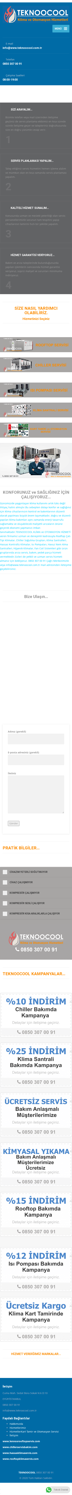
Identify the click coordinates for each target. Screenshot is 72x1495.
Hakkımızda (16, 1423)
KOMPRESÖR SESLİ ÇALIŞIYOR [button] (27, 903)
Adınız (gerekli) (17, 731)
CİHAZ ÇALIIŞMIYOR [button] (21, 882)
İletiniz (12, 773)
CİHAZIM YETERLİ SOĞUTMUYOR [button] (29, 872)
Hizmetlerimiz (18, 1427)
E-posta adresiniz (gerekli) (23, 752)
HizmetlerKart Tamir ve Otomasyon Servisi (34, 1431)
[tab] (36, 872)
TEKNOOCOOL (27, 1472)
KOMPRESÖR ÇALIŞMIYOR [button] (24, 892)
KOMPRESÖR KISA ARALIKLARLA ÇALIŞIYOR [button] (35, 913)
